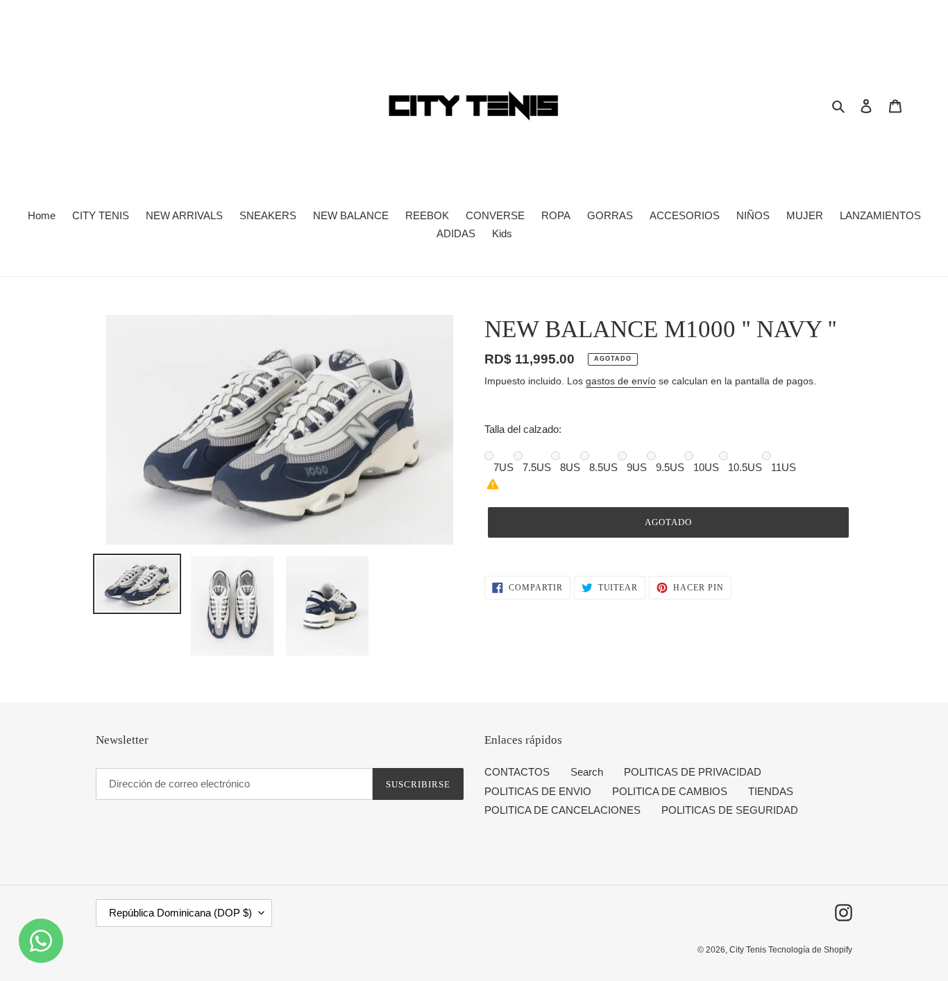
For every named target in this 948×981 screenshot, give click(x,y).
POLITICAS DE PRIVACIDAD (692, 772)
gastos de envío (621, 380)
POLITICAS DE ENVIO (537, 791)
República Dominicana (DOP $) (180, 913)
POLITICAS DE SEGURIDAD (729, 810)
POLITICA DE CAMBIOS (669, 791)
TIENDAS (770, 791)
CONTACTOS (517, 772)
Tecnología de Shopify (810, 950)
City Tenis (748, 950)
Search (586, 772)
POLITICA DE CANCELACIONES (562, 810)
